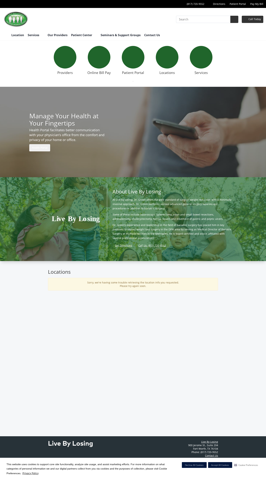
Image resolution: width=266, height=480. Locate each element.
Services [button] (34, 35)
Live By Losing (209, 441)
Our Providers (57, 35)
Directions (218, 4)
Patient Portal (238, 4)
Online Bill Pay (99, 72)
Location (17, 35)
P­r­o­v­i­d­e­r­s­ (65, 72)
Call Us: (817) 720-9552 (152, 245)
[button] (246, 465)
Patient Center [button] (82, 35)
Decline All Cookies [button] (194, 465)
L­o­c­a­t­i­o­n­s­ (167, 72)
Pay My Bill (256, 4)
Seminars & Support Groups (121, 35)
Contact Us (152, 35)
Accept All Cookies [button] (220, 465)
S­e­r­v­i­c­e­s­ (201, 72)
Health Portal (40, 148)
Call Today (254, 19)
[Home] (5, 35)
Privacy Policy (30, 473)
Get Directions (123, 245)
